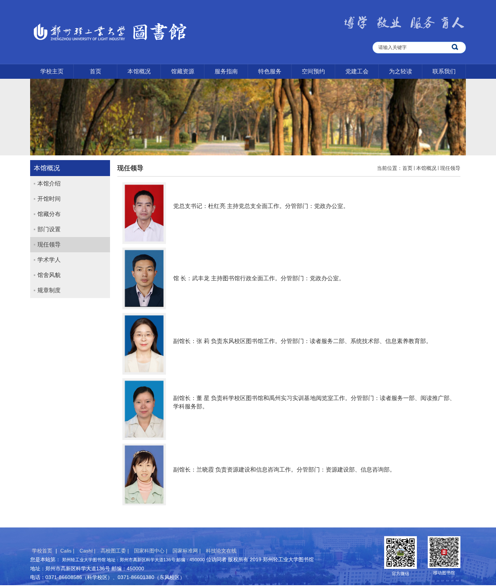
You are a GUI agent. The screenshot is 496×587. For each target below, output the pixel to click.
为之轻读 (400, 71)
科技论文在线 (221, 551)
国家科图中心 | (151, 551)
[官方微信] (400, 552)
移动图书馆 (444, 572)
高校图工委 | (115, 551)
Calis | (68, 551)
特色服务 (269, 71)
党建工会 (357, 71)
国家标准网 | (187, 551)
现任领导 (450, 168)
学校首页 (42, 551)
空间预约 (313, 71)
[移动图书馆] (444, 552)
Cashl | (88, 551)
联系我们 (444, 71)
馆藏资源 (182, 71)
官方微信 (400, 573)
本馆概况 (139, 71)
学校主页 (52, 71)
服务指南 (226, 71)
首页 (95, 71)
